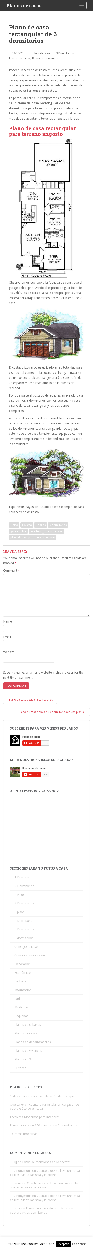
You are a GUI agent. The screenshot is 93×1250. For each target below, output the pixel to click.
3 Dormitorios (65, 53)
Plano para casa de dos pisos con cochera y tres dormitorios (41, 1210)
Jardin (18, 998)
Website (8, 652)
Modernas (21, 1007)
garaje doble (18, 531)
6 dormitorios (24, 938)
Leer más (79, 1244)
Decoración (22, 964)
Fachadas (21, 981)
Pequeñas (21, 1016)
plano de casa (53, 531)
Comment (11, 570)
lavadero (35, 531)
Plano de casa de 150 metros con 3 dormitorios (43, 1125)
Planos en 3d (23, 1059)
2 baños (41, 525)
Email (7, 637)
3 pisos (19, 912)
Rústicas (20, 1068)
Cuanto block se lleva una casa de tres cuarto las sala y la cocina (45, 1173)
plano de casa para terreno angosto (32, 537)
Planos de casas (24, 5)
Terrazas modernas (23, 1134)
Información (23, 990)
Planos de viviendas (45, 58)
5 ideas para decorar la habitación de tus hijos (42, 1096)
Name (7, 621)
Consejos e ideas (26, 946)
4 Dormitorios (24, 920)
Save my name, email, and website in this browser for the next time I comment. (43, 675)
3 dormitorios (58, 525)
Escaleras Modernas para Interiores (35, 1117)
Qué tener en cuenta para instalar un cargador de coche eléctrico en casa (44, 1106)
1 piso (14, 525)
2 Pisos (19, 894)
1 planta (27, 525)
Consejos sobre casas (29, 955)
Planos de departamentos (32, 1042)
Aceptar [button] (63, 1244)
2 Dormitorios (24, 886)
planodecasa (41, 53)
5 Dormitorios (24, 929)
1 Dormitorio (23, 877)
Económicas (23, 972)
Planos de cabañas (27, 1024)
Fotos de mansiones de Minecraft (46, 1162)
